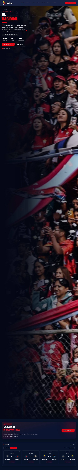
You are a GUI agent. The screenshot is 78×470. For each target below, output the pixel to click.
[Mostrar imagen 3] (6, 46)
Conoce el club (7, 42)
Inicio (23, 3)
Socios (38, 3)
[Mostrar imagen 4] (7, 46)
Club (34, 3)
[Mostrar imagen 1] (2, 46)
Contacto (54, 3)
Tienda (48, 3)
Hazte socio (20, 42)
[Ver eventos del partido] (19, 451)
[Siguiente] (74, 445)
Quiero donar (67, 430)
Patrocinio (28, 3)
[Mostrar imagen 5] (9, 46)
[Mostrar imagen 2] (4, 46)
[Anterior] (71, 445)
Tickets (43, 3)
